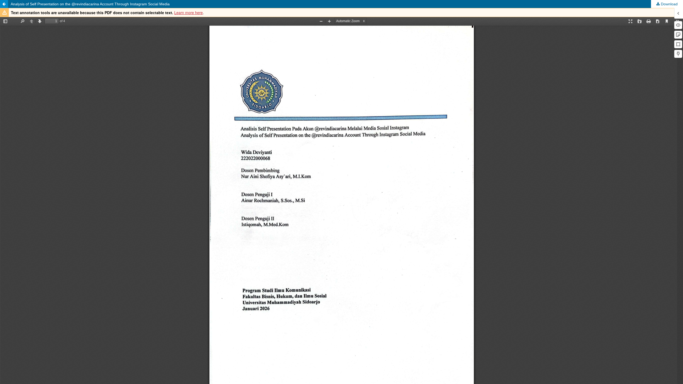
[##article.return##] (4, 4)
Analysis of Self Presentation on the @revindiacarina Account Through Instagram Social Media (90, 4)
